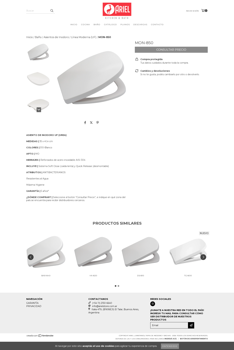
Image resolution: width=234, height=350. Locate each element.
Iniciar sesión (192, 11)
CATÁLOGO (110, 24)
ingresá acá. (170, 339)
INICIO (73, 24)
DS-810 (140, 275)
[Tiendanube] (40, 337)
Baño (38, 37)
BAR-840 (45, 275)
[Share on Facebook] (85, 122)
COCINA (85, 24)
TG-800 (188, 275)
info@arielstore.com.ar (104, 306)
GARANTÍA (32, 303)
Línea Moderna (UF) (83, 37)
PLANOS (125, 24)
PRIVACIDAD (33, 306)
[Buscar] (52, 11)
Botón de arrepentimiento (194, 339)
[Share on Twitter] (91, 122)
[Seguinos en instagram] (152, 303)
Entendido (170, 346)
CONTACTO (157, 24)
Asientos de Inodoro (56, 37)
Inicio (29, 37)
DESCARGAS (140, 24)
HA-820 (93, 275)
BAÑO (97, 24)
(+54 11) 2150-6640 (102, 303)
